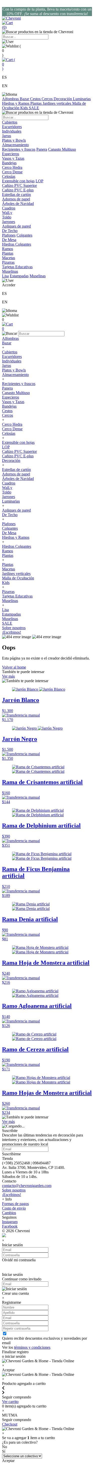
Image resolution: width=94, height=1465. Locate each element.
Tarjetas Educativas (17, 596)
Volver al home (14, 667)
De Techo (10, 515)
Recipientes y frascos (18, 149)
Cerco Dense (12, 429)
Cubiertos (9, 352)
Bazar (25, 99)
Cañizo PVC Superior (19, 451)
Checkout (9, 1424)
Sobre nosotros (14, 628)
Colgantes (24, 235)
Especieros (10, 154)
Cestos (36, 99)
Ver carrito (10, 1401)
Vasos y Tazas (13, 402)
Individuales (11, 361)
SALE (34, 108)
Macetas (8, 569)
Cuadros (8, 483)
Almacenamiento (15, 374)
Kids (24, 108)
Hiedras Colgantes (16, 546)
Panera (41, 149)
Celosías (8, 433)
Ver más (8, 676)
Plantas (36, 103)
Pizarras (8, 591)
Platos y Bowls (14, 370)
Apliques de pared (16, 510)
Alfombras (11, 99)
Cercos (48, 99)
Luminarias (82, 99)
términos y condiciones (32, 1347)
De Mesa (9, 533)
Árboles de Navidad (18, 478)
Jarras (6, 365)
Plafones (9, 235)
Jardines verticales (57, 103)
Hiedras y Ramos (16, 103)
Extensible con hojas (18, 181)
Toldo (6, 492)
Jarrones (8, 497)
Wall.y (7, 487)
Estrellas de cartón (16, 469)
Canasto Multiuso (62, 149)
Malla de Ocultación (18, 578)
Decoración (63, 99)
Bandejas (9, 406)
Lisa (5, 276)
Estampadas (19, 276)
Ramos (7, 551)
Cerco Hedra (12, 424)
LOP (39, 181)
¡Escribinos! (11, 632)
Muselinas (38, 276)
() (8, 64)
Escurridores (12, 356)
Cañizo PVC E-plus (18, 456)
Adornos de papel (16, 474)
